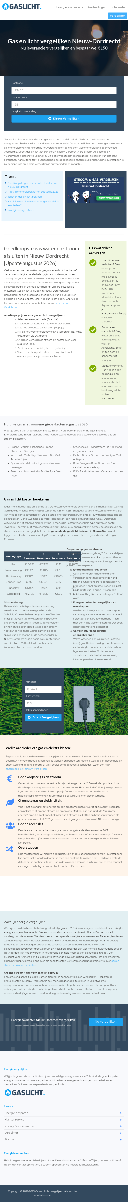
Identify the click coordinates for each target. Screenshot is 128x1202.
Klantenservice (14, 1119)
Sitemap (10, 1139)
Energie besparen (16, 1112)
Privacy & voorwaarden (19, 1126)
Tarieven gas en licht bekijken (25, 196)
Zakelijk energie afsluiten (22, 210)
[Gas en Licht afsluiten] (22, 6)
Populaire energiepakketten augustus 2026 (33, 191)
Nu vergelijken (106, 1021)
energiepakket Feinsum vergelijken (26, 768)
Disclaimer (11, 1132)
